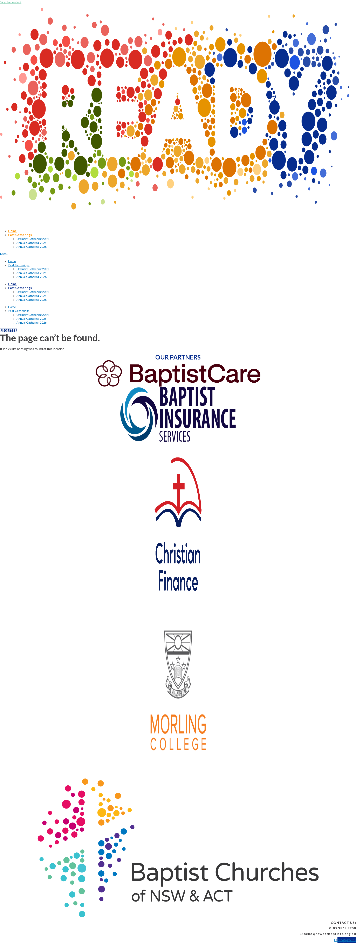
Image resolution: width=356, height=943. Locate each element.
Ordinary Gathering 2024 (32, 238)
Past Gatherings (20, 235)
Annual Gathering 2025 (31, 242)
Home (12, 231)
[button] (177, 254)
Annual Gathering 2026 (31, 246)
